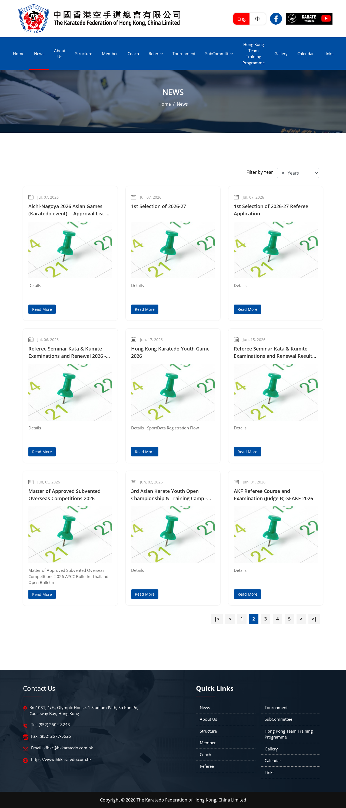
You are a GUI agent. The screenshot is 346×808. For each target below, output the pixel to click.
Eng (241, 18)
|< (216, 619)
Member (208, 742)
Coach (205, 754)
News (182, 104)
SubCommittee (278, 719)
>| (314, 619)
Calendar (273, 760)
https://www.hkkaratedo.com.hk (61, 759)
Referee (207, 766)
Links (269, 772)
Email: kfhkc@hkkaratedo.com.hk (62, 747)
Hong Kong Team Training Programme (289, 734)
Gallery (271, 749)
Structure (208, 731)
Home (164, 104)
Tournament (276, 707)
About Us (208, 719)
